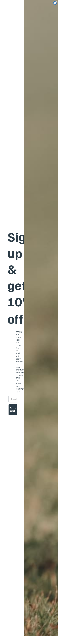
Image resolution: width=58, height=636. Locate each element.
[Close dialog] (55, 3)
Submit (13, 409)
